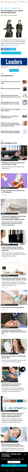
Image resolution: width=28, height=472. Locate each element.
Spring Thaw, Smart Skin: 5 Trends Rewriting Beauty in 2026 (14, 356)
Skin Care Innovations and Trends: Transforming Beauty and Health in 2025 (13, 445)
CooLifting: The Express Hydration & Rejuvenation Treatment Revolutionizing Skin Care (14, 331)
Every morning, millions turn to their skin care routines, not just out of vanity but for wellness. (13, 450)
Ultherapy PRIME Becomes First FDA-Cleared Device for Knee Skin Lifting (10, 103)
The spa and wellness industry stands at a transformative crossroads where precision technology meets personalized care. (13, 389)
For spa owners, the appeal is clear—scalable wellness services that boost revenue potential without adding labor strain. (14, 283)
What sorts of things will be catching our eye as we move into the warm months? (14, 360)
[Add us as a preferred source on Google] (14, 49)
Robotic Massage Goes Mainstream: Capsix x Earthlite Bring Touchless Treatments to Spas (14, 278)
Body (2, 121)
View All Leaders (14, 70)
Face (2, 114)
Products (7, 8)
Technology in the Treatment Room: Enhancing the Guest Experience (11, 384)
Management (3, 79)
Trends (2, 93)
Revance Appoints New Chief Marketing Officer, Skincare (11, 110)
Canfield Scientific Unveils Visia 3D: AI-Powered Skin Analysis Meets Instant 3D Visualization (12, 248)
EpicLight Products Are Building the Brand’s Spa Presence (9, 117)
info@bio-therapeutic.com (11, 45)
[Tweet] (11, 49)
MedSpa (3, 213)
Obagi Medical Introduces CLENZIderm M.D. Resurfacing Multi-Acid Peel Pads (10, 132)
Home (2, 8)
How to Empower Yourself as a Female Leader (10, 82)
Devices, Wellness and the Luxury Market (13, 307)
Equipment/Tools (16, 8)
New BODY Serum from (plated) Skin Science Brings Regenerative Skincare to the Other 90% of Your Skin (11, 124)
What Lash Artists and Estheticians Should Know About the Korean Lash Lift (11, 96)
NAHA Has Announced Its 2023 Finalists (10, 88)
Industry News (3, 107)
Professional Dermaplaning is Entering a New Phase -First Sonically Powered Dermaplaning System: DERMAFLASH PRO (14, 218)
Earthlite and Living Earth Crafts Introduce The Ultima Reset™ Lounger (13, 163)
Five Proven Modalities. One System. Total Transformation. (13, 167)
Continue (14, 465)
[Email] (2, 49)
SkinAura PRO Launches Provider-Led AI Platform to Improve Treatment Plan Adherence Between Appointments (13, 415)
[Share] (5, 49)
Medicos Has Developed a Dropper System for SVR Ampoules (13, 191)
